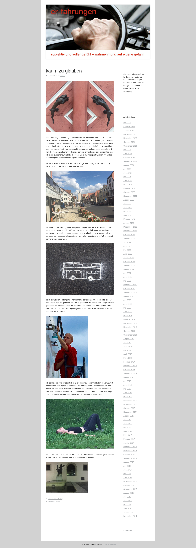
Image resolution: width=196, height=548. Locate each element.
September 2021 (130, 265)
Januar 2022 (128, 258)
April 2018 (127, 393)
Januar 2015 (128, 512)
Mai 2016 (127, 474)
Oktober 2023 (129, 192)
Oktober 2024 (129, 157)
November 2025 (130, 138)
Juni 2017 (127, 424)
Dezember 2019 (130, 323)
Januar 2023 (128, 223)
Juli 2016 (127, 466)
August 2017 (128, 416)
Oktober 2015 (129, 485)
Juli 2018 (127, 381)
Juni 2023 (127, 208)
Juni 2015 (127, 501)
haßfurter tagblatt (54, 501)
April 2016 (127, 478)
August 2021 (128, 269)
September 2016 (130, 458)
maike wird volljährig (55, 499)
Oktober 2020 (129, 289)
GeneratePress (110, 544)
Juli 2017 (127, 420)
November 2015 (130, 481)
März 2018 (127, 397)
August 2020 (128, 296)
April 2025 (127, 154)
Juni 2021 (127, 277)
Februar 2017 (129, 439)
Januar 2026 (128, 130)
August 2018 (128, 377)
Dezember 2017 (130, 400)
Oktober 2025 (129, 142)
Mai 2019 (127, 350)
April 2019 (127, 354)
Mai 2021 (127, 281)
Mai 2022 (127, 250)
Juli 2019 (127, 343)
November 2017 (130, 404)
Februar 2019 (129, 362)
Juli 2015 (127, 497)
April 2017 (127, 431)
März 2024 (127, 184)
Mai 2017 (127, 427)
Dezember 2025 (130, 134)
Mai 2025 (127, 150)
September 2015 (130, 489)
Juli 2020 (127, 300)
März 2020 (127, 316)
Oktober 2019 (129, 331)
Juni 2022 (127, 246)
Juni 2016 (127, 470)
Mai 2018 (127, 389)
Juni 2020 (127, 304)
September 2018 (130, 373)
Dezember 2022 (130, 227)
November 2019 (130, 327)
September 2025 (130, 146)
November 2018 (130, 366)
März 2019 (127, 358)
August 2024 (128, 165)
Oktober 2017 (129, 408)
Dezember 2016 (130, 447)
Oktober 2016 (129, 454)
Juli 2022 (127, 242)
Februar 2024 (129, 188)
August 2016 (128, 462)
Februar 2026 (129, 127)
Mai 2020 (127, 308)
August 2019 (128, 339)
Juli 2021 (127, 273)
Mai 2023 (127, 211)
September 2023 (130, 196)
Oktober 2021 (129, 262)
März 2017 (127, 435)
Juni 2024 (127, 173)
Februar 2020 (129, 319)
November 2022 (130, 231)
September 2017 (130, 412)
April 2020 (127, 312)
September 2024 (130, 161)
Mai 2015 (127, 505)
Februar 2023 (129, 219)
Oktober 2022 (129, 235)
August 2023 (128, 200)
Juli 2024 (127, 169)
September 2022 (130, 238)
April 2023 (127, 215)
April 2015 (127, 508)
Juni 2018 (127, 385)
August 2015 (128, 493)
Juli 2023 (127, 204)
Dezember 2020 (130, 285)
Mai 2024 (127, 177)
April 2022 (127, 254)
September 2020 (130, 292)
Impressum (128, 530)
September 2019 (130, 335)
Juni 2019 (127, 346)
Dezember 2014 (130, 516)
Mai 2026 (127, 123)
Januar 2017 (128, 443)
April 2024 (127, 181)
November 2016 (130, 451)
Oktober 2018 (129, 370)
